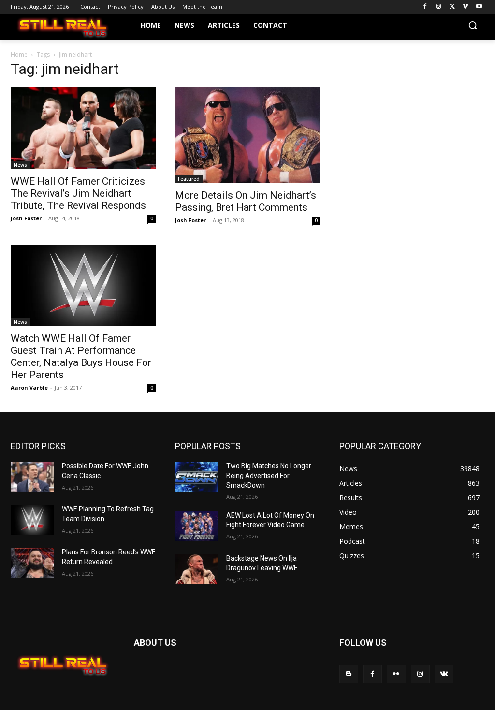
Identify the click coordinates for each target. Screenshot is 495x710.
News (20, 164)
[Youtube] (478, 7)
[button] (472, 25)
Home (19, 54)
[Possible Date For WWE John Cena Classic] (32, 477)
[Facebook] (425, 7)
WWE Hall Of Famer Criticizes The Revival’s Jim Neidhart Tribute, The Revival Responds (78, 193)
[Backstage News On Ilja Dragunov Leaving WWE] (196, 569)
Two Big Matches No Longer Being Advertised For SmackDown (268, 475)
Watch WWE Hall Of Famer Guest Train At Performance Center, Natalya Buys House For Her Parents (81, 356)
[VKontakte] (444, 674)
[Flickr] (396, 674)
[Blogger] (348, 674)
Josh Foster (26, 218)
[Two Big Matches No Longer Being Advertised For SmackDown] (196, 477)
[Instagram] (438, 7)
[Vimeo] (465, 7)
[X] (452, 7)
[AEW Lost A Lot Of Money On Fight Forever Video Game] (196, 526)
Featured (189, 178)
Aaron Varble (29, 387)
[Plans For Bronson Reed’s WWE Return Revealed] (32, 563)
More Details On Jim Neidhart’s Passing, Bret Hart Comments (245, 201)
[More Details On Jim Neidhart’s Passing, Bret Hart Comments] (247, 135)
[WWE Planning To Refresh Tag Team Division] (32, 520)
